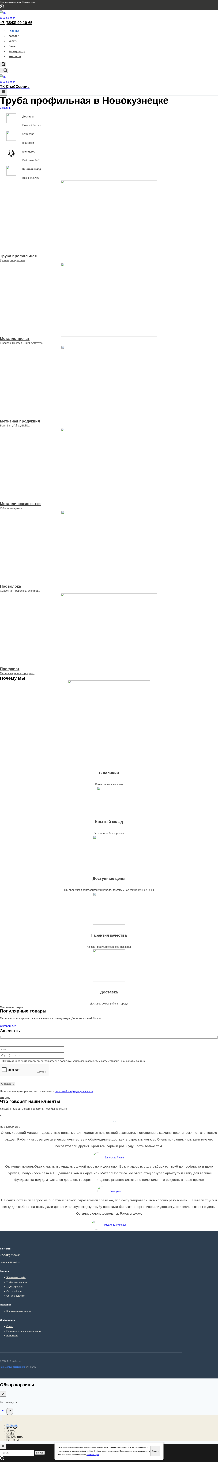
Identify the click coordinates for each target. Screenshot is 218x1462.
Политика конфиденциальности (23, 1331)
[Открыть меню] (3, 92)
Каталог (14, 36)
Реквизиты (12, 1335)
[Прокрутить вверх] (3, 1412)
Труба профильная (18, 256)
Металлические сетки (20, 504)
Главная (14, 30)
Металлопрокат (15, 338)
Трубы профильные (17, 1282)
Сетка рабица (14, 1291)
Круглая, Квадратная (12, 260)
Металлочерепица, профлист (17, 673)
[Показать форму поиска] (4, 70)
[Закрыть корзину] (3, 1394)
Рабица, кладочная (11, 508)
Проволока (10, 586)
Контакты (15, 56)
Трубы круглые (14, 1286)
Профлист (9, 669)
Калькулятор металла (18, 1311)
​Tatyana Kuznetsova (115, 1225)
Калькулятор (17, 51)
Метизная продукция (20, 421)
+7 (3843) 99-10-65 (16, 22)
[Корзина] (3, 64)
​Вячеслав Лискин (115, 1157)
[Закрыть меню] (1, 1418)
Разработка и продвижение (12, 1367)
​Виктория (115, 1191)
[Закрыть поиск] (3, 1446)
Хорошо (155, 1451)
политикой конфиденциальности (74, 1091)
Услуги (13, 41)
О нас (12, 46)
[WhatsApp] (2, 7)
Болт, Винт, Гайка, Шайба (15, 425)
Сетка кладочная (15, 1295)
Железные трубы (16, 1277)
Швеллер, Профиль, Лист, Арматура (21, 343)
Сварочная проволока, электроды (20, 590)
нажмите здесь (93, 1455)
